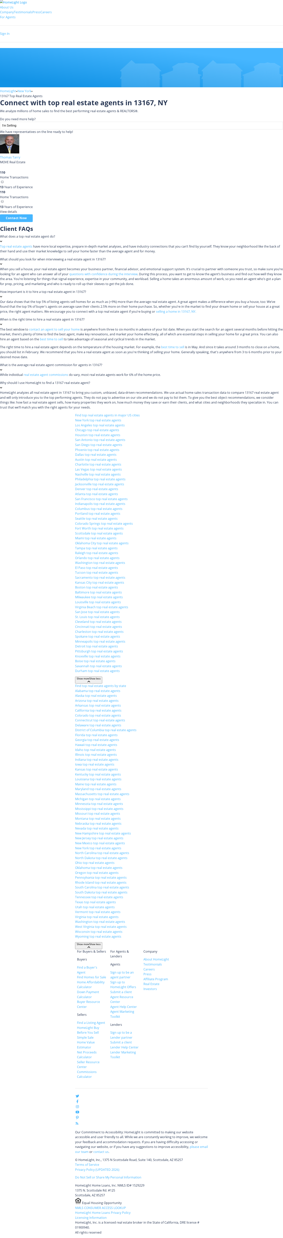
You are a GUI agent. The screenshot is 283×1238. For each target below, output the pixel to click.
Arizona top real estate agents (97, 701)
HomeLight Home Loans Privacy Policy (103, 1213)
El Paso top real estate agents (96, 568)
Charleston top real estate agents (99, 632)
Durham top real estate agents (97, 671)
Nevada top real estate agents (97, 828)
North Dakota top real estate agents (101, 858)
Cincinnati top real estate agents (98, 627)
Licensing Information (91, 1218)
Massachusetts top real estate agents (102, 794)
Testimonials (23, 12)
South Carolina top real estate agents (102, 887)
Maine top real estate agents (95, 784)
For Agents (8, 17)
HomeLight (8, 91)
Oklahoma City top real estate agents (102, 543)
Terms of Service (87, 1165)
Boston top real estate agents (96, 587)
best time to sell (51, 339)
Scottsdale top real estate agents (99, 533)
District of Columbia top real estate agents (105, 730)
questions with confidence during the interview (103, 274)
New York (24, 91)
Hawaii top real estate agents (96, 745)
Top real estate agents (16, 246)
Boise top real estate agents (95, 661)
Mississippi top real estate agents (99, 809)
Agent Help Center (123, 1007)
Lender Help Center (124, 1047)
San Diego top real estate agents (98, 445)
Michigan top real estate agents (98, 799)
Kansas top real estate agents (96, 769)
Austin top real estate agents (96, 459)
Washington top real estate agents (100, 563)
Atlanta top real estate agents (96, 494)
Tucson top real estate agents (96, 572)
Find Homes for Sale (91, 977)
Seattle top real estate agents (96, 518)
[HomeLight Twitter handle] (77, 1097)
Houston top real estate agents (97, 435)
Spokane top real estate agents (97, 636)
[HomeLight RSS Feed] (77, 1124)
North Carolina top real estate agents (102, 853)
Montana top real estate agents (98, 818)
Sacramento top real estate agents (100, 577)
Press (36, 12)
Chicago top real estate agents (97, 430)
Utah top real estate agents (95, 907)
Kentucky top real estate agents (98, 774)
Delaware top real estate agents (98, 725)
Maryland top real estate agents (98, 789)
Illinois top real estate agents (96, 754)
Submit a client (121, 992)
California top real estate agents (98, 710)
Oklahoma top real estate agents (98, 868)
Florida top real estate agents (96, 735)
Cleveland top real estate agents (98, 622)
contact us (101, 1152)
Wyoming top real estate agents (98, 936)
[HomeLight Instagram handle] (77, 1107)
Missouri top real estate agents (97, 813)
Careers (46, 12)
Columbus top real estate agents (98, 509)
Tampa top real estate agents (96, 548)
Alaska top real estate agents (96, 696)
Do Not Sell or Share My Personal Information (108, 1177)
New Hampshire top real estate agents (103, 833)
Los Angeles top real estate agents (100, 425)
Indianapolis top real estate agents (100, 504)
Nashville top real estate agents (98, 474)
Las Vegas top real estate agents (98, 469)
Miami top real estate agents (95, 538)
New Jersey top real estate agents (99, 838)
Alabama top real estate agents (97, 691)
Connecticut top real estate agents (100, 720)
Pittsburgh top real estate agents (99, 651)
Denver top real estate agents (96, 489)
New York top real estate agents (98, 420)
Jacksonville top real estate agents (99, 484)
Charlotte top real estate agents (98, 464)
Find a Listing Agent (91, 1023)
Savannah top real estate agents (98, 666)
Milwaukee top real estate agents (99, 597)
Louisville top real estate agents (98, 602)
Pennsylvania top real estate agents (101, 877)
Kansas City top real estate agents (99, 582)
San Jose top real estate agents (97, 612)
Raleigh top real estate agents (96, 553)
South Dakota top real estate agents (101, 892)
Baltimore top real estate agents (98, 592)
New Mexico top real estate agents (100, 843)
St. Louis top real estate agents (97, 617)
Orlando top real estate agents (97, 558)
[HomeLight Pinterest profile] (77, 1119)
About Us (6, 7)
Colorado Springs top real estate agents (104, 523)
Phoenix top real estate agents (97, 450)
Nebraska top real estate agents (98, 823)
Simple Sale (85, 1037)
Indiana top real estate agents (96, 759)
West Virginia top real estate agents (101, 927)
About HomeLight (156, 959)
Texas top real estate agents (95, 902)
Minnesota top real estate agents (99, 804)
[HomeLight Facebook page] (77, 1102)
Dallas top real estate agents (95, 454)
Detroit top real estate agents (96, 646)
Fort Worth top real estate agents (99, 528)
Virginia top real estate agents (97, 917)
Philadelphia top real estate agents (100, 479)
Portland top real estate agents (97, 513)
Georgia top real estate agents (97, 740)
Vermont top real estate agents (98, 912)
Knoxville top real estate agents (98, 656)
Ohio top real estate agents (95, 863)
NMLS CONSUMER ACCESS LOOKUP (100, 1208)
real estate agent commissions (46, 375)
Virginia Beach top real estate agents (101, 607)
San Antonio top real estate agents (100, 440)
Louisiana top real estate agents (98, 779)
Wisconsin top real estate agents (98, 932)
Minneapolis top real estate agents (100, 641)
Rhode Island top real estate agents (100, 882)
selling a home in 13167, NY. (176, 311)
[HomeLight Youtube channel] (77, 1113)
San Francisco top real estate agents (101, 499)
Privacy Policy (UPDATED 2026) (97, 1170)
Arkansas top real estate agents (98, 705)
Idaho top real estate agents (95, 750)
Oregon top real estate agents (97, 873)
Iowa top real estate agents (94, 764)
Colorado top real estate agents (98, 715)
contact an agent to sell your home (54, 329)
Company (7, 12)
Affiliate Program (155, 979)
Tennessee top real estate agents (99, 897)
